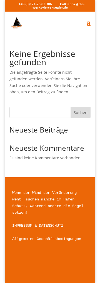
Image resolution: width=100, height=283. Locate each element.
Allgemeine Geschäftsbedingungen (46, 239)
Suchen (81, 112)
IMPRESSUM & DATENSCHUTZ (37, 225)
